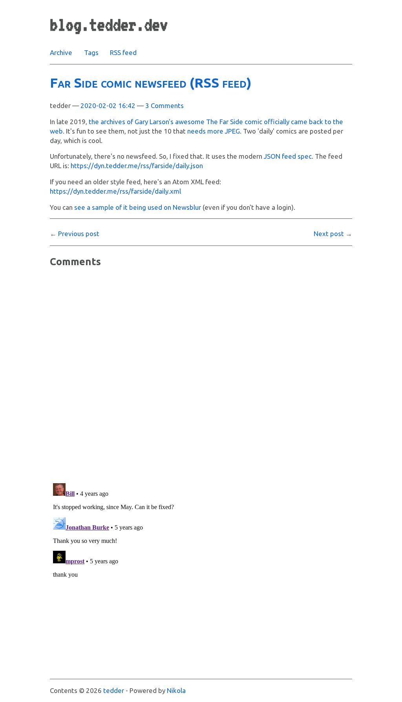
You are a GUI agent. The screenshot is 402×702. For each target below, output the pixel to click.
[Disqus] (201, 375)
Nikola (176, 690)
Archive (61, 52)
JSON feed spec (288, 156)
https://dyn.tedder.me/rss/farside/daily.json (137, 165)
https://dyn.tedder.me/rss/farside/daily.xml (115, 191)
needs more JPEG (213, 131)
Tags (91, 52)
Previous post (78, 233)
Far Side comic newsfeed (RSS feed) (151, 82)
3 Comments (164, 105)
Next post (329, 233)
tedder (113, 690)
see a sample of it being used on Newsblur (137, 207)
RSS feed (123, 52)
